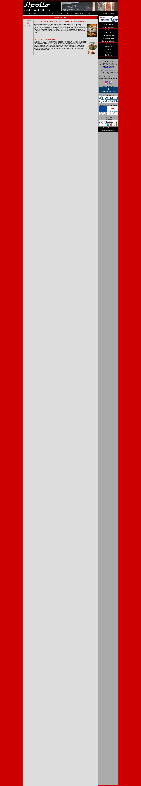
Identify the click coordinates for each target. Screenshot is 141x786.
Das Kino (108, 52)
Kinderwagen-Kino (108, 38)
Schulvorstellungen (108, 27)
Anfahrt (69, 14)
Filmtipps (108, 49)
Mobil (112, 14)
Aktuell (27, 14)
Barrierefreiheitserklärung (108, 130)
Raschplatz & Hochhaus (97, 14)
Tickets (60, 14)
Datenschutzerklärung (108, 128)
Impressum (108, 58)
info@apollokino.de (108, 68)
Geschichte (108, 55)
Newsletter (80, 14)
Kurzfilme (108, 30)
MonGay (108, 44)
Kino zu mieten (108, 24)
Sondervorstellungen (108, 41)
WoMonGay (108, 46)
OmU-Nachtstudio (108, 35)
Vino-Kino (108, 32)
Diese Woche (38, 14)
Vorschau (50, 14)
